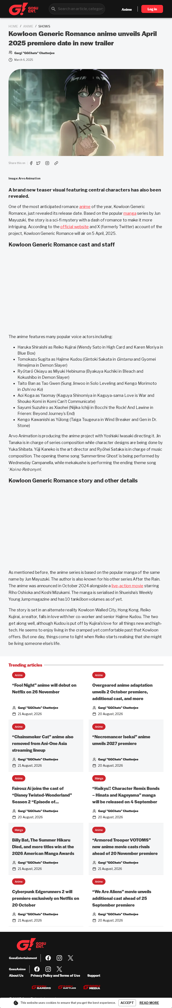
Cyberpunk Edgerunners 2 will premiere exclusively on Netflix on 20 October (45, 898)
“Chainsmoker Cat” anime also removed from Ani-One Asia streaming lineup (42, 743)
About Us (16, 975)
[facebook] (31, 163)
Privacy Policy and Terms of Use (55, 975)
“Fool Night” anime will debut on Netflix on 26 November (44, 688)
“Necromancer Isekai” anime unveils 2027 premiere (121, 740)
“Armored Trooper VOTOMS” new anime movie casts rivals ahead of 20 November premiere (125, 846)
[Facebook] (48, 958)
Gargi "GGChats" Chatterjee (38, 707)
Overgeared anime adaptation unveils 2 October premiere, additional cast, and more (122, 691)
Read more (149, 1003)
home (13, 26)
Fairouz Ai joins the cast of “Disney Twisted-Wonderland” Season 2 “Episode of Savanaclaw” (42, 795)
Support (93, 975)
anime (28, 26)
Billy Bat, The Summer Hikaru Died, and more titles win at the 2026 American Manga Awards (43, 846)
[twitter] (38, 163)
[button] (18, 675)
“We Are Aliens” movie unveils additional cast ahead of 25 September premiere (121, 898)
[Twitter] (70, 958)
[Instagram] (59, 958)
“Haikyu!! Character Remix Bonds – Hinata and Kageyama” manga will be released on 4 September (125, 795)
